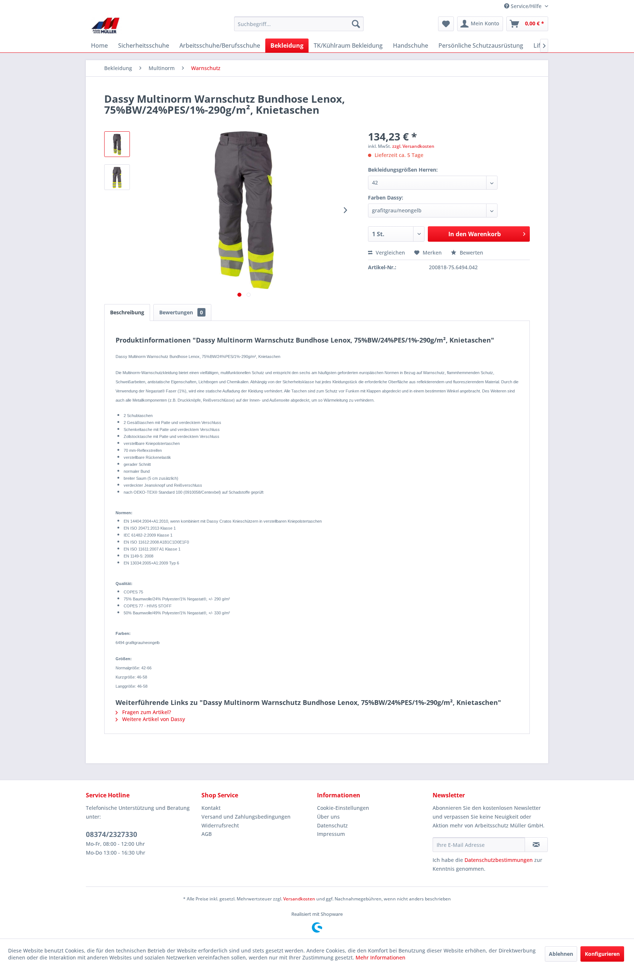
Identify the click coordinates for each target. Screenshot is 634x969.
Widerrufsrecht (220, 825)
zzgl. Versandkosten (413, 146)
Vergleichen (389, 252)
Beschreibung (127, 312)
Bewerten (470, 252)
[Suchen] (356, 24)
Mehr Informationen (380, 957)
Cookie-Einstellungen (343, 807)
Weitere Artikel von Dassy (153, 719)
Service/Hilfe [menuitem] (526, 6)
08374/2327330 (111, 834)
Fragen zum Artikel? (146, 712)
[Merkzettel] (446, 24)
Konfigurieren (602, 953)
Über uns (328, 816)
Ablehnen (561, 953)
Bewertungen (181, 312)
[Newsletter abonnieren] (536, 844)
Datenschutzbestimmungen (498, 859)
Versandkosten (299, 899)
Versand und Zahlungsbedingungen (246, 816)
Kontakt (211, 807)
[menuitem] (299, 24)
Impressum (331, 833)
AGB (206, 833)
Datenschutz (332, 825)
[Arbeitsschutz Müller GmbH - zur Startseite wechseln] (106, 26)
